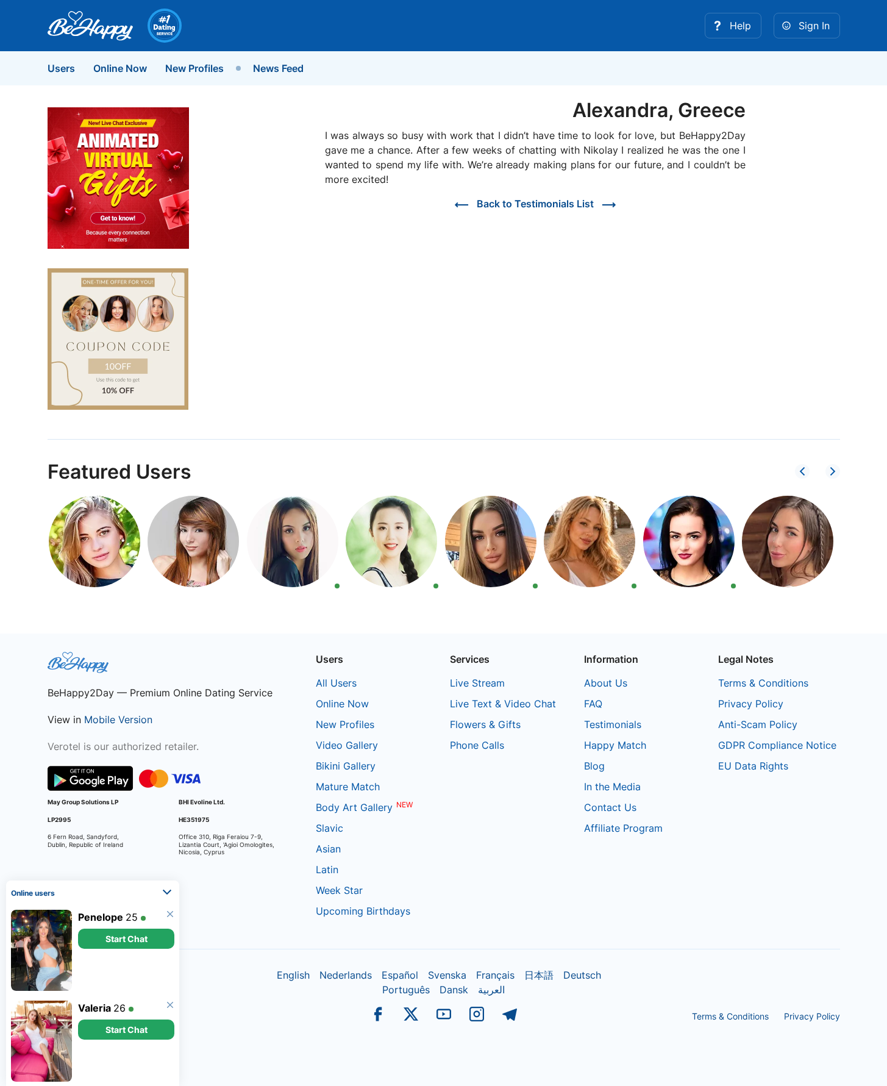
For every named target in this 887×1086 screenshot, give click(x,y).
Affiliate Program (623, 828)
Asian (328, 849)
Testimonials (612, 724)
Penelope (100, 916)
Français (495, 975)
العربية (491, 990)
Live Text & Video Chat (503, 704)
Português (406, 990)
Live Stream (477, 683)
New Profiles (194, 68)
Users (61, 68)
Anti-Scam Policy (757, 724)
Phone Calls (477, 745)
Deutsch (582, 975)
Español (400, 975)
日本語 (539, 975)
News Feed (278, 68)
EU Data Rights (753, 766)
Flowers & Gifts (485, 724)
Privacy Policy (750, 704)
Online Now (120, 68)
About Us (605, 683)
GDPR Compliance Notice (777, 745)
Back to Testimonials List (535, 204)
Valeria (94, 1007)
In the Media (612, 787)
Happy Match (615, 745)
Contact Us (610, 807)
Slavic (329, 828)
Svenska (447, 975)
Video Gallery (347, 745)
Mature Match (348, 787)
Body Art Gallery (354, 807)
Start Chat (126, 938)
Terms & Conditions (763, 683)
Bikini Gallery (346, 766)
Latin (327, 869)
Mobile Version (118, 719)
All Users (336, 683)
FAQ (593, 704)
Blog (594, 766)
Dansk (454, 990)
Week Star (339, 890)
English (293, 975)
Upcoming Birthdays (363, 911)
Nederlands (345, 975)
